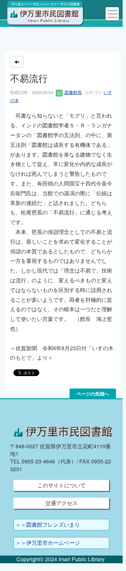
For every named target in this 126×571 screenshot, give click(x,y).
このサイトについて (61, 485)
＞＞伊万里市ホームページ (47, 542)
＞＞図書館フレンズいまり (47, 524)
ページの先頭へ (92, 393)
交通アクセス (61, 503)
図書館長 (72, 92)
